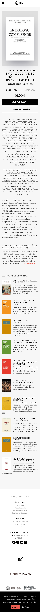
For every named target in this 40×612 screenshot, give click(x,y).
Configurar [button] (26, 607)
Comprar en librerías (20, 109)
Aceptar (15, 607)
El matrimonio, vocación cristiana (23, 381)
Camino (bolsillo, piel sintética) (24, 399)
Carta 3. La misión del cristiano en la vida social (23, 302)
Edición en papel (10, 90)
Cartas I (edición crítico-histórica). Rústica (25, 419)
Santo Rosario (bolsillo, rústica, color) (25, 281)
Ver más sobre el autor (30, 263)
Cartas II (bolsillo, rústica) (22, 321)
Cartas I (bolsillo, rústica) (22, 438)
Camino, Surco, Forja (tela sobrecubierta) (23, 459)
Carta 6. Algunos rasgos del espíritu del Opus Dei (25, 341)
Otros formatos (28, 90)
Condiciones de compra (20, 513)
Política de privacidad (20, 510)
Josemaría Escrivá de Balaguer (20, 70)
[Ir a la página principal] (20, 3)
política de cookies (29, 602)
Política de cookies (20, 508)
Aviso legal (20, 505)
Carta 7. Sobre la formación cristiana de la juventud (25, 362)
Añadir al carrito (20, 102)
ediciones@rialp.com (21, 535)
